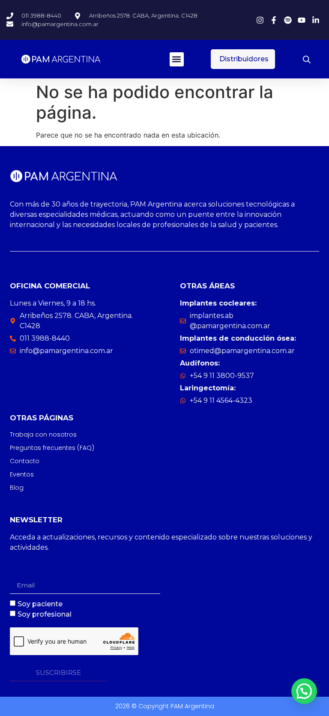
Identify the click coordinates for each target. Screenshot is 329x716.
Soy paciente (40, 603)
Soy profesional (45, 614)
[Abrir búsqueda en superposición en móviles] (306, 59)
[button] (177, 59)
